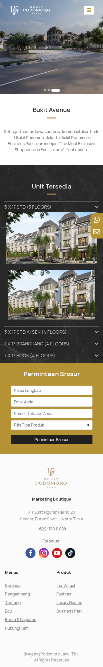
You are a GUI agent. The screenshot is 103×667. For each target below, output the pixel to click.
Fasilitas (63, 594)
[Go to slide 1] (45, 90)
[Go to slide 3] (55, 90)
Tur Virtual (65, 585)
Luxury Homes (69, 602)
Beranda (12, 585)
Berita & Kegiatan (20, 619)
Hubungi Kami (17, 628)
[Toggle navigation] (89, 10)
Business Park (69, 611)
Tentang (13, 602)
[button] (13, 238)
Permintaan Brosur (51, 439)
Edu (8, 611)
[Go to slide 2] (49, 90)
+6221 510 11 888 (51, 529)
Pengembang (17, 594)
